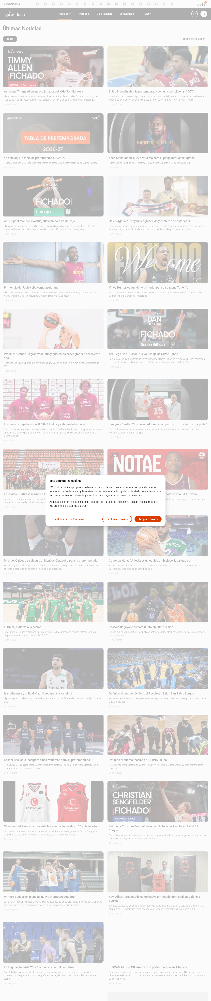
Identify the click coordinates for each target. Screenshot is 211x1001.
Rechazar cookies (117, 519)
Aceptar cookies (148, 519)
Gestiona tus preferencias (68, 519)
